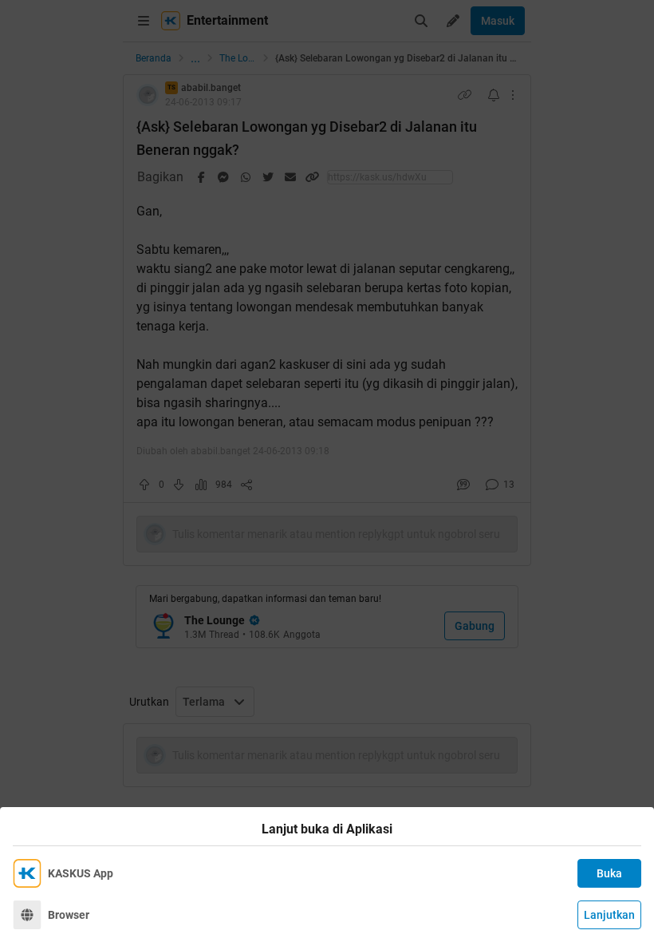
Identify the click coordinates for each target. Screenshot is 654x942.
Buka (609, 873)
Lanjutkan (609, 914)
